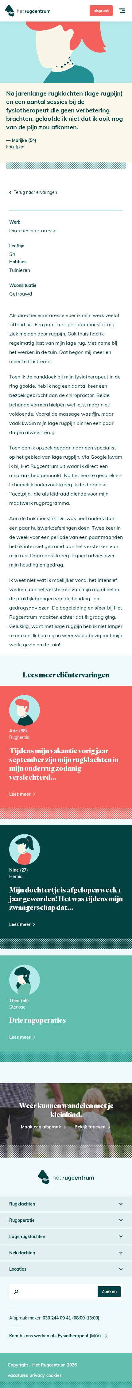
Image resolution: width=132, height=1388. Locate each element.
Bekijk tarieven (90, 1127)
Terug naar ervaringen (35, 192)
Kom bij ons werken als (55, 1336)
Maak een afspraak (41, 1127)
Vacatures (18, 1375)
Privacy (37, 1375)
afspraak (101, 10)
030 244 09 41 (71, 1318)
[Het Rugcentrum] (27, 11)
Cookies (54, 1375)
